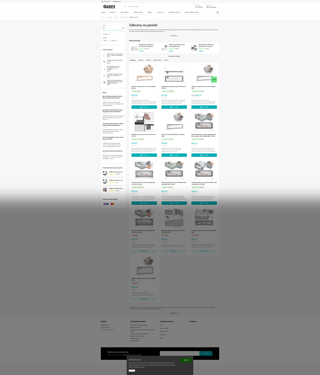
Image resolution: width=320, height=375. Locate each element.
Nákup (161, 338)
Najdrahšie (148, 60)
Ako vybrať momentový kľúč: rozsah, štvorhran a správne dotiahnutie (113, 110)
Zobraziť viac (173, 35)
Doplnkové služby (134, 338)
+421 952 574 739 (105, 327)
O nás (161, 325)
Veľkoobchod (163, 335)
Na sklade (107, 34)
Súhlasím (186, 360)
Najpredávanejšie (157, 60)
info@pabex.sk (104, 325)
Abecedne (166, 60)
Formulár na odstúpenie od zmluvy (139, 334)
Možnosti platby (164, 331)
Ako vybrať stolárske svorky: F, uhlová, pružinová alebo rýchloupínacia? (113, 124)
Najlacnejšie (141, 60)
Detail (145, 251)
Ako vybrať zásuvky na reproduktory (113, 151)
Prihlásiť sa (206, 353)
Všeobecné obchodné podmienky (138, 325)
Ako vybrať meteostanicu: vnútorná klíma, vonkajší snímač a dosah (112, 97)
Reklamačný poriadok (135, 327)
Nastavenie (131, 370)
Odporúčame (133, 60)
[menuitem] (104, 12)
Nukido (106, 40)
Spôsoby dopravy (164, 328)
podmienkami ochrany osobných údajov (132, 355)
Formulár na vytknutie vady (137, 336)
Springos (114, 40)
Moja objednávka (134, 341)
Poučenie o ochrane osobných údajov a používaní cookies (142, 330)
